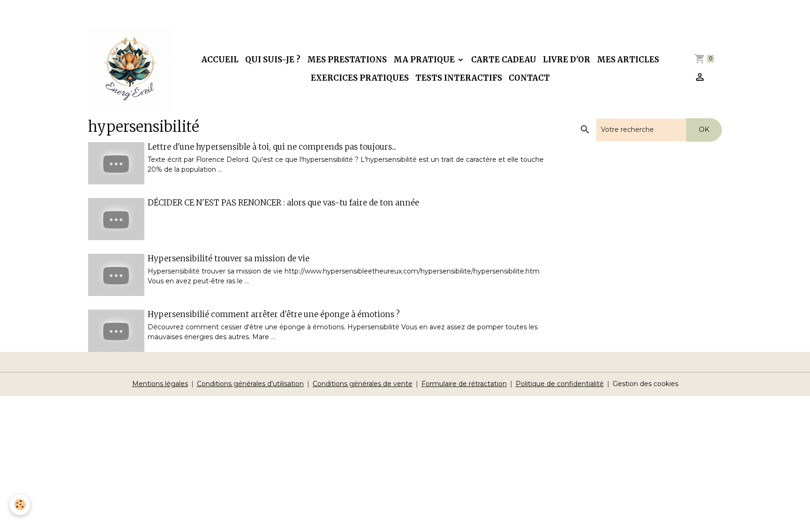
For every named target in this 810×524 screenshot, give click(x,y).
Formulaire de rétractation (464, 384)
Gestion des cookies (645, 384)
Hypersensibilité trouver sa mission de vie (228, 258)
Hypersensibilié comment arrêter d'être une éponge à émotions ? (274, 314)
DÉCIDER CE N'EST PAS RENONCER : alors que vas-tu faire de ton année (283, 202)
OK (704, 129)
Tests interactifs (458, 78)
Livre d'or (566, 59)
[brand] (130, 69)
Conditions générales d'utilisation (250, 384)
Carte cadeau (503, 59)
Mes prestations (347, 59)
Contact (529, 78)
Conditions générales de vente (362, 384)
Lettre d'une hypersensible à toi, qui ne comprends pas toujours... (272, 147)
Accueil (220, 59)
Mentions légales (160, 384)
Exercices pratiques (360, 78)
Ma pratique (425, 59)
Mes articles (628, 59)
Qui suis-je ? (272, 59)
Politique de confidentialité (560, 384)
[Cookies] (19, 504)
